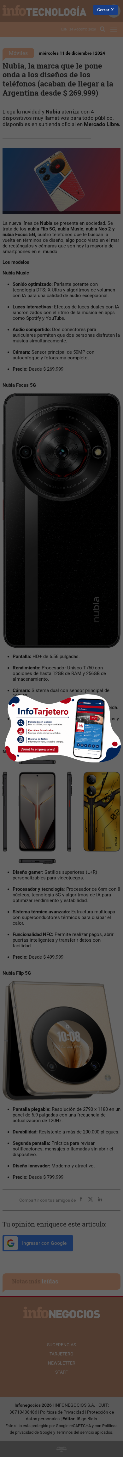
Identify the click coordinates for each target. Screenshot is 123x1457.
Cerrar (103, 10)
